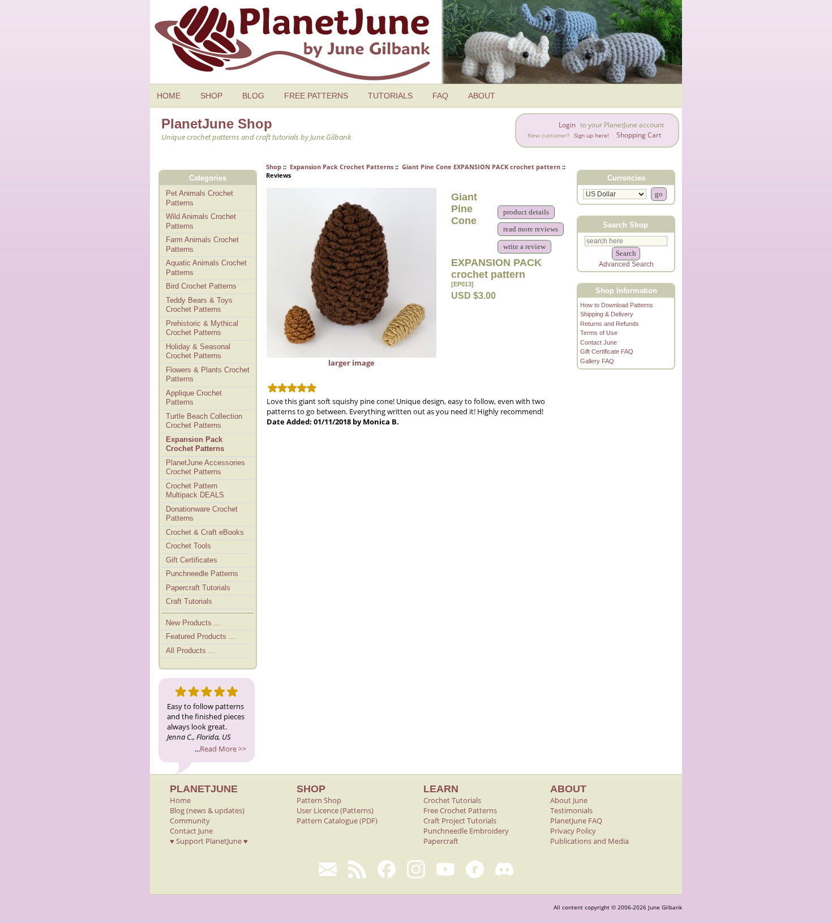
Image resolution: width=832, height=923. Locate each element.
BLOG (253, 95)
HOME (169, 95)
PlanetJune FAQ (576, 820)
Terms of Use (598, 332)
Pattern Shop (319, 800)
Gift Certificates (191, 560)
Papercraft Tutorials (198, 587)
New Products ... (193, 623)
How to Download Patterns (616, 305)
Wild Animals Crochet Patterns (201, 221)
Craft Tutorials (189, 601)
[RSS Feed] (357, 869)
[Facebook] (387, 869)
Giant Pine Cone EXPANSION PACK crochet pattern (481, 166)
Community (190, 820)
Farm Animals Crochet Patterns (202, 244)
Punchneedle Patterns (202, 573)
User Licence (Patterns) (335, 810)
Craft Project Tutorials (459, 820)
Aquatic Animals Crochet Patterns (206, 268)
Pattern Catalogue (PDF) (337, 820)
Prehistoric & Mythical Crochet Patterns (202, 328)
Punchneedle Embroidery (466, 831)
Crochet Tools (188, 546)
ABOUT (481, 95)
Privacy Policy (573, 831)
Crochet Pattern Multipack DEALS (195, 491)
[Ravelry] (475, 869)
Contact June (598, 342)
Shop (273, 166)
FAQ (440, 95)
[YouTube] (445, 869)
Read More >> (223, 749)
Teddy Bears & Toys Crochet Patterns (199, 305)
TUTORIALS (390, 95)
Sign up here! (591, 135)
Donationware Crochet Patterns (202, 514)
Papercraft (440, 841)
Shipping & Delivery (606, 314)
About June (568, 800)
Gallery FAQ (597, 361)
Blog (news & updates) (207, 810)
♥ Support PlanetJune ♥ (209, 841)
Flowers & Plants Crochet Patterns (208, 375)
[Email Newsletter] (328, 869)
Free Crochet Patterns (460, 810)
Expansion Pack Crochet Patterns (341, 166)
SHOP (211, 95)
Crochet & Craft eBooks (205, 532)
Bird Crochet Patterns (201, 286)
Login (567, 125)
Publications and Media (589, 841)
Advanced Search (626, 264)
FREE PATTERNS (316, 95)
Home (180, 800)
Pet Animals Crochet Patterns (199, 198)
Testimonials (571, 810)
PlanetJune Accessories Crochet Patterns (205, 467)
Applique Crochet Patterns (194, 398)
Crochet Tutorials (452, 800)
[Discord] (504, 869)
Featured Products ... (200, 636)
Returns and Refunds (609, 323)
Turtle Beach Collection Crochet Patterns (204, 421)
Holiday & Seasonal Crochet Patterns (198, 351)
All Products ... (190, 650)
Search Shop (625, 224)
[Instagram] (416, 869)
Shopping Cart (638, 135)
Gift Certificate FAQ (606, 351)
